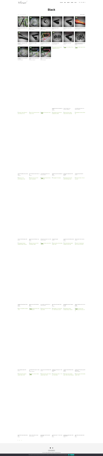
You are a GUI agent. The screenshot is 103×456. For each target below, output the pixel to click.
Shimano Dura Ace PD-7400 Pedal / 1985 (46, 369)
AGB (46, 452)
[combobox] (81, 14)
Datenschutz (49, 452)
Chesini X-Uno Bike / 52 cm (66, 108)
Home (18, 14)
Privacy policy (72, 454)
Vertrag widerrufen (51, 450)
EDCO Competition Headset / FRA (22, 369)
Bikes (65, 2)
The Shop (61, 2)
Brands (68, 2)
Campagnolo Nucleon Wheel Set (79, 173)
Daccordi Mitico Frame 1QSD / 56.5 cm (45, 304)
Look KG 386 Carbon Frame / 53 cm (45, 173)
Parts (75, 2)
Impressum (53, 452)
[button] (79, 2)
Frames (72, 2)
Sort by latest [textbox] (82, 14)
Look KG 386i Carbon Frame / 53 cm (79, 108)
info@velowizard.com (58, 452)
